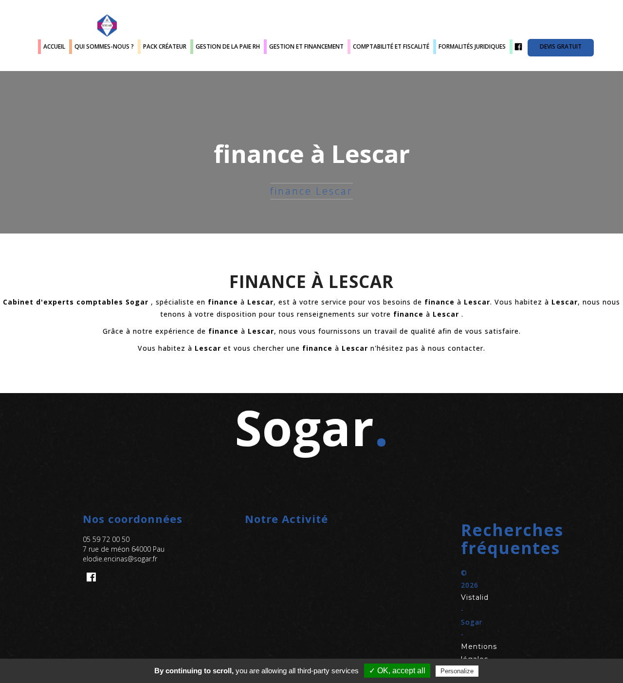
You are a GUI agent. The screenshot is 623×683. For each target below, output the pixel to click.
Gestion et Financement (306, 46)
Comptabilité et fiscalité (391, 46)
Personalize (457, 671)
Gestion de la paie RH (228, 46)
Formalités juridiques (472, 46)
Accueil (54, 46)
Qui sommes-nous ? (104, 46)
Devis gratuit (561, 46)
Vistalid (475, 597)
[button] (473, 539)
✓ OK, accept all (397, 670)
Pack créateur (164, 46)
